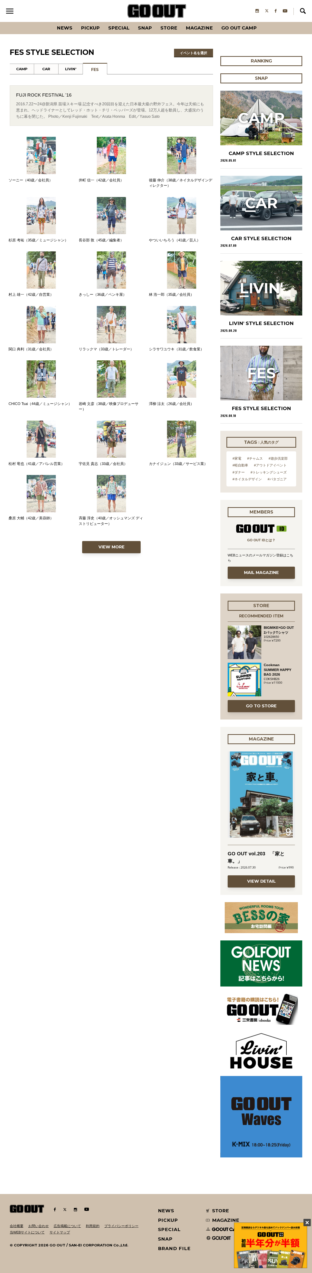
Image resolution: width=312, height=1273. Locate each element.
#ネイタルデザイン (247, 479)
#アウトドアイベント (270, 465)
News (64, 28)
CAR (46, 69)
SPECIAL (118, 28)
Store (168, 28)
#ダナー (239, 472)
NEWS (166, 1211)
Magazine (199, 28)
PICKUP (90, 28)
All (46, 22)
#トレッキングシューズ (269, 472)
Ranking (261, 22)
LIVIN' (70, 69)
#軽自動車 (240, 465)
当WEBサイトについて (27, 1232)
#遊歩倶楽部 (278, 458)
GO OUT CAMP (239, 28)
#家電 (237, 458)
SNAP (145, 28)
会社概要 (16, 1226)
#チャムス (255, 458)
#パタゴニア (277, 479)
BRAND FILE (174, 1248)
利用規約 (92, 1226)
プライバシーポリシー (121, 1226)
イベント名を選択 (193, 52)
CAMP (22, 69)
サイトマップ (59, 1232)
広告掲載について (67, 1226)
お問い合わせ (38, 1226)
